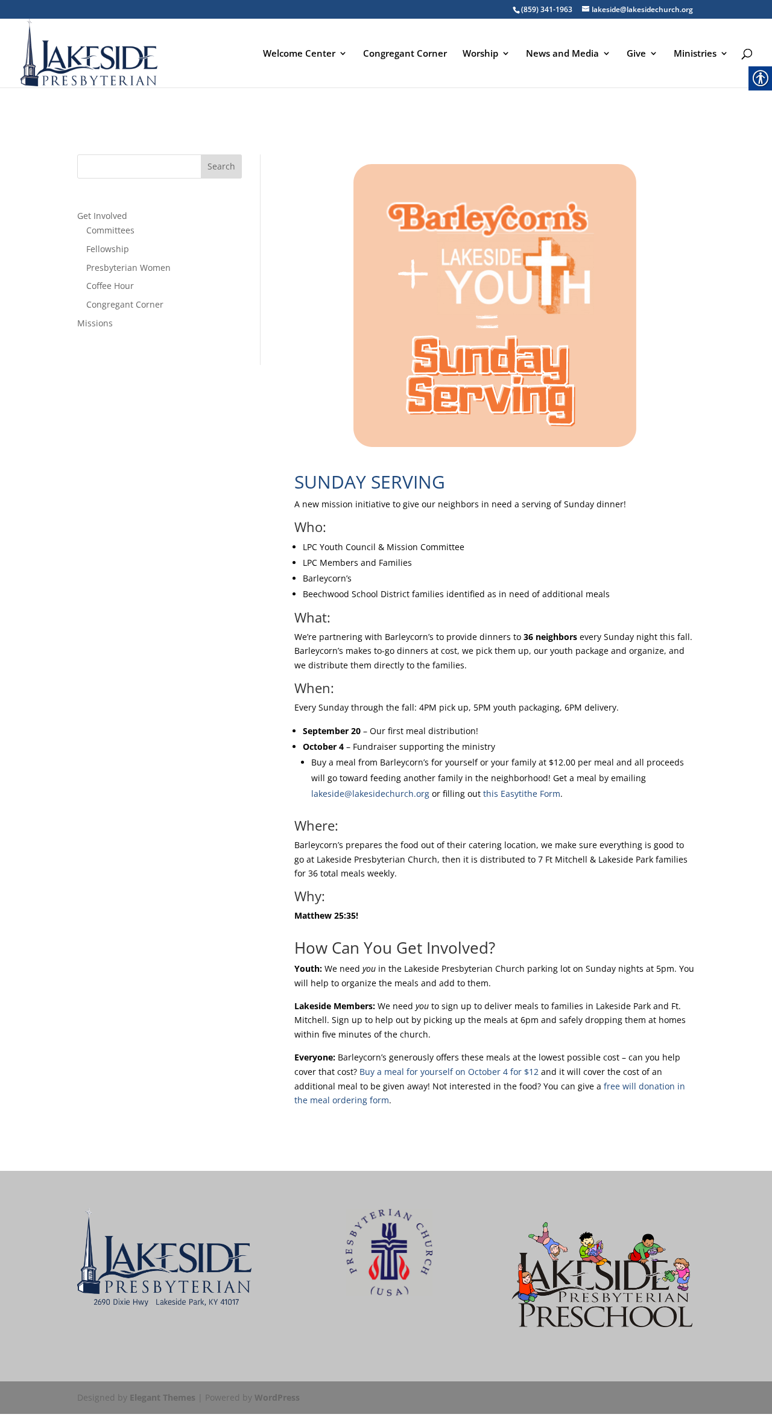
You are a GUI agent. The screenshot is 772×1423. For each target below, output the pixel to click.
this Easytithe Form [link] (521, 793)
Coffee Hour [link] (110, 285)
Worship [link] (480, 54)
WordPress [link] (277, 1397)
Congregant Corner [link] (405, 54)
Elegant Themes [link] (162, 1397)
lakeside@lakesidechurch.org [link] (370, 793)
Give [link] (636, 54)
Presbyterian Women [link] (128, 267)
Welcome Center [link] (299, 54)
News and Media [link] (562, 54)
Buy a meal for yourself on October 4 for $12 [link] (449, 1071)
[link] (89, 57)
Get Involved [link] (102, 215)
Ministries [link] (695, 54)
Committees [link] (110, 230)
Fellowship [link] (107, 249)
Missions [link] (95, 323)
